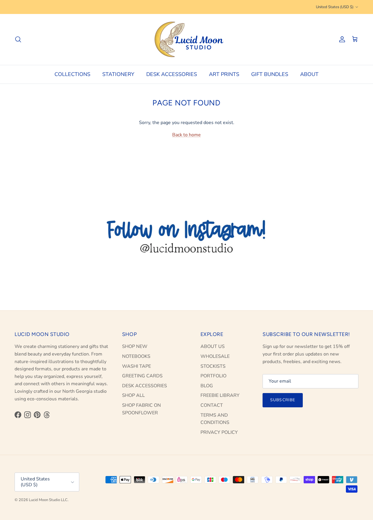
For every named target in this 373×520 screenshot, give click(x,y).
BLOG (206, 386)
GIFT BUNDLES (269, 74)
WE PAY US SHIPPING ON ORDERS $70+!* (186, 7)
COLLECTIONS (72, 74)
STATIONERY (118, 74)
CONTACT (211, 405)
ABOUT (309, 74)
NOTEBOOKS (136, 356)
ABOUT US (212, 346)
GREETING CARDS (142, 376)
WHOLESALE (215, 356)
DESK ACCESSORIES (171, 74)
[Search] (18, 39)
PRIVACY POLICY (219, 432)
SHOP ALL (133, 395)
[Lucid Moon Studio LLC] (186, 39)
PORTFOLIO (213, 376)
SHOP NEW (134, 346)
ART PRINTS (224, 74)
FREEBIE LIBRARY (220, 395)
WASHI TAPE (136, 366)
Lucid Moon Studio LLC (48, 500)
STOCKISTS (213, 366)
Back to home (186, 135)
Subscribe (282, 400)
